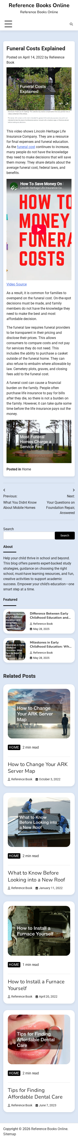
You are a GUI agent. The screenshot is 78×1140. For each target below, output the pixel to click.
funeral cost (26, 147)
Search (8, 529)
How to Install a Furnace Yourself (36, 985)
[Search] (71, 24)
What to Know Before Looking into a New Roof (36, 876)
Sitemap (9, 1134)
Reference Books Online (39, 5)
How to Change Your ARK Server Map (38, 767)
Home (26, 469)
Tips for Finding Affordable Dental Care (35, 1093)
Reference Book (43, 623)
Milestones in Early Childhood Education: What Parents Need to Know (51, 646)
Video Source (16, 284)
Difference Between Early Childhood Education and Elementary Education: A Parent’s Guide (49, 619)
